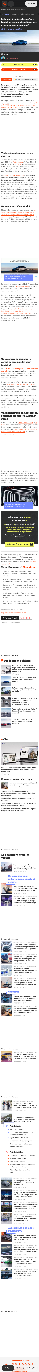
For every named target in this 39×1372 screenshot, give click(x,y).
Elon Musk (29, 567)
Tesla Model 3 (16, 622)
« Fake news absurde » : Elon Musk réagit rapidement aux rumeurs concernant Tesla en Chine (19, 595)
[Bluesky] (29, 1364)
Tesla (5, 622)
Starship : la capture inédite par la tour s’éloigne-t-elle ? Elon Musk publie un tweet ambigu (19, 573)
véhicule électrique (22, 286)
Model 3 (18, 164)
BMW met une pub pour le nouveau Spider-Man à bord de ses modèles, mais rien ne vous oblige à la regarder (26, 1249)
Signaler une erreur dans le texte (13, 613)
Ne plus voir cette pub (9, 656)
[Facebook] (19, 1364)
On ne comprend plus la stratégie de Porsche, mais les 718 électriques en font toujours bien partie (25, 1261)
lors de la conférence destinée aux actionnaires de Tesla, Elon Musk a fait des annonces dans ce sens (18, 213)
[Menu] (11, 4)
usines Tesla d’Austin (25, 422)
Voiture (14, 14)
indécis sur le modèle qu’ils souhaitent (21, 384)
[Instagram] (16, 1364)
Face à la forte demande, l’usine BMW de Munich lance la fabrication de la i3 (25, 1219)
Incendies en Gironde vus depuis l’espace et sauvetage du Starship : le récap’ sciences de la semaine (20, 587)
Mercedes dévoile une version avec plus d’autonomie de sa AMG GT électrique (25, 1237)
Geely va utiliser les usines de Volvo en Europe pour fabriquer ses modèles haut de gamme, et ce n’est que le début (26, 947)
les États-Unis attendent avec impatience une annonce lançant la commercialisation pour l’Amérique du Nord (17, 311)
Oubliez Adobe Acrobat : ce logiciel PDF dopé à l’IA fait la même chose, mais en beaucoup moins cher (24, 669)
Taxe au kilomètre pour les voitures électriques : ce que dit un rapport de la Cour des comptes (18, 793)
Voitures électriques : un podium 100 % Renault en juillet (19, 799)
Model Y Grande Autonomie (13, 175)
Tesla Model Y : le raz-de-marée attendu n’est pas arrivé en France (24, 679)
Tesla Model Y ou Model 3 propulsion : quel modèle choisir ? (22, 721)
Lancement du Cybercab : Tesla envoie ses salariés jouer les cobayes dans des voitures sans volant (25, 959)
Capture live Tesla (17, 279)
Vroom (6, 14)
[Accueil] (4, 4)
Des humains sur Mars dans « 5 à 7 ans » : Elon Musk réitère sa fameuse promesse (20, 602)
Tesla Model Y (18, 162)
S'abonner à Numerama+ (18, 544)
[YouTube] (6, 1364)
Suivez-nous (6, 79)
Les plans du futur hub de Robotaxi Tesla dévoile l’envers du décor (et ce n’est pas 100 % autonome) (25, 888)
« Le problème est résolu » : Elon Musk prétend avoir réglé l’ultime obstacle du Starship (20, 580)
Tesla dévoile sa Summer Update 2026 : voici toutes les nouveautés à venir (18, 804)
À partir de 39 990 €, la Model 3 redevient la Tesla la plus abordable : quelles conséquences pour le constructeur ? (24, 701)
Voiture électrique (27, 14)
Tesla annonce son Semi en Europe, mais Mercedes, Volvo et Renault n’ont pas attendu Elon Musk (25, 867)
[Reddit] (23, 1364)
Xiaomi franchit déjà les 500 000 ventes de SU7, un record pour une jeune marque (25, 998)
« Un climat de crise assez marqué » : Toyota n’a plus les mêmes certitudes (18, 810)
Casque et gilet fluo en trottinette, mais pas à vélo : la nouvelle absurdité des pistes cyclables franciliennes (25, 1106)
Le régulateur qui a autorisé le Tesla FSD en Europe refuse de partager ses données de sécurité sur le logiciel (25, 1195)
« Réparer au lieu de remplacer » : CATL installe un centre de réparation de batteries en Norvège (25, 971)
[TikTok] (9, 1364)
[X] (13, 1364)
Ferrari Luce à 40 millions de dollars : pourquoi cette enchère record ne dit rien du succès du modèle (25, 982)
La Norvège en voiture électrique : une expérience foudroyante (24, 1183)
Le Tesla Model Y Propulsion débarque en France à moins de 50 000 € (24, 690)
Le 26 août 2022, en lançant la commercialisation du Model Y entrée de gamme (19, 105)
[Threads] (32, 1364)
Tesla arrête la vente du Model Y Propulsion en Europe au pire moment (24, 711)
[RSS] (26, 1364)
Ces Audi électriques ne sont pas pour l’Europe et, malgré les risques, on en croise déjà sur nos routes (25, 901)
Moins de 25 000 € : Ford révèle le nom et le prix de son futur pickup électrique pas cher (26, 1207)
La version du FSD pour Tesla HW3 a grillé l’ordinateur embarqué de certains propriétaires (25, 1273)
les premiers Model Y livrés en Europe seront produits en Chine (19, 430)
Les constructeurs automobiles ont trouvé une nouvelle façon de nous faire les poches (23, 785)
